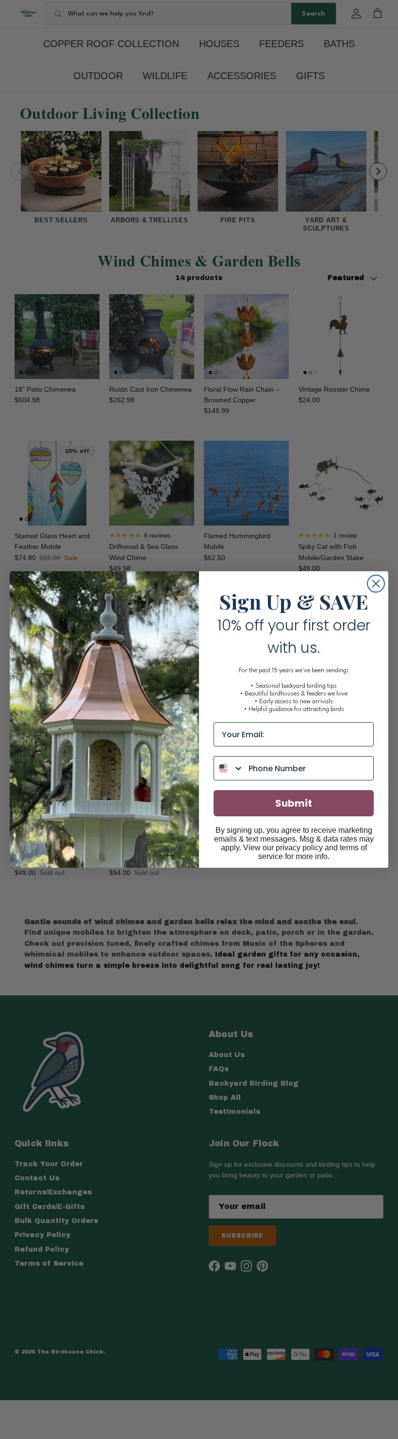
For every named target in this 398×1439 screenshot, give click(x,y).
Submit (293, 803)
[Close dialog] (375, 583)
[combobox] (229, 768)
